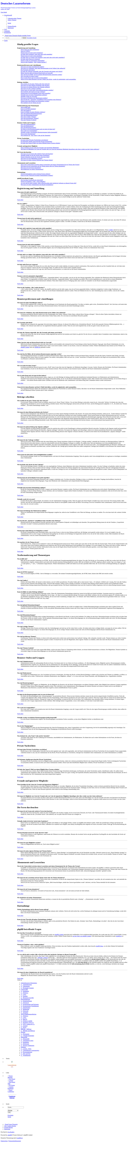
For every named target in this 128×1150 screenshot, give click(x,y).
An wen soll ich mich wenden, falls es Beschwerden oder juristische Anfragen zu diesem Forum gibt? (48, 183)
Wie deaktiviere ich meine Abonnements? (32, 169)
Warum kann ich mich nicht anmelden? (31, 56)
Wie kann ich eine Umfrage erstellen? (31, 88)
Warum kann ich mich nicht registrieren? (32, 52)
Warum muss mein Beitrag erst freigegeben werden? (35, 101)
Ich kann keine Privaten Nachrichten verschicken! (34, 140)
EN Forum (12, 1085)
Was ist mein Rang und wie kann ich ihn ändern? (34, 77)
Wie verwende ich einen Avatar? (29, 76)
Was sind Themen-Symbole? (28, 120)
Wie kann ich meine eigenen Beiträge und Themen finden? (37, 160)
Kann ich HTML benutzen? (28, 109)
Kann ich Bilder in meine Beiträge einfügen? (33, 112)
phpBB (10, 1135)
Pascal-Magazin (10, 1076)
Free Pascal (12, 1079)
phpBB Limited (25, 347)
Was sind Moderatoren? (27, 126)
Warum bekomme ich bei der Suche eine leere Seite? (35, 157)
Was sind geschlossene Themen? (30, 118)
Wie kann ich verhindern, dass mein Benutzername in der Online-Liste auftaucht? (43, 68)
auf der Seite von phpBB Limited (82, 936)
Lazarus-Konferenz (11, 1087)
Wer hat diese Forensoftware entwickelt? (32, 180)
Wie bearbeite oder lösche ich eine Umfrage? (33, 91)
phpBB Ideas (99, 946)
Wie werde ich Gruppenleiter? (29, 130)
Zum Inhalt (4, 12)
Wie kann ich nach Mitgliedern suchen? (31, 158)
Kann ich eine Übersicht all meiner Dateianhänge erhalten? (37, 175)
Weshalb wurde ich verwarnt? (29, 96)
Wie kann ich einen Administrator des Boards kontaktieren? (37, 184)
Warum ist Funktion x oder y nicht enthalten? (33, 181)
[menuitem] (14, 18)
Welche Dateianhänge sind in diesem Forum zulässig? (35, 174)
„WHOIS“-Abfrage (42, 957)
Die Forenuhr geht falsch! (28, 70)
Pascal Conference (11, 1090)
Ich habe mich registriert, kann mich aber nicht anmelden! (36, 54)
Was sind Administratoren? (28, 124)
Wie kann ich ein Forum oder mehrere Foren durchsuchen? (37, 153)
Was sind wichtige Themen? (28, 116)
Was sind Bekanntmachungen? (29, 115)
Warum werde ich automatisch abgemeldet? (33, 60)
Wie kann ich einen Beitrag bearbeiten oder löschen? (35, 85)
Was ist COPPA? (25, 51)
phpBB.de (37, 347)
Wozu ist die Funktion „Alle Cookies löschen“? (34, 62)
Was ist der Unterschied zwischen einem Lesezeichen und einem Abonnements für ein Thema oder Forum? (50, 164)
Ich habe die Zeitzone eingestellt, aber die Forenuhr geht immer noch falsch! (41, 71)
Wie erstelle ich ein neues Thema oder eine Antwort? (35, 84)
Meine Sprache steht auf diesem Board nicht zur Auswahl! (37, 73)
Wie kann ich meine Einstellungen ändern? (32, 66)
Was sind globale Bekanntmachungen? (31, 113)
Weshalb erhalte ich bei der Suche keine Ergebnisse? (35, 155)
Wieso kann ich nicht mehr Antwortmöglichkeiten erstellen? (37, 90)
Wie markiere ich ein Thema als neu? (31, 102)
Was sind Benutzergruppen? (28, 127)
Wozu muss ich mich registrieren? (30, 49)
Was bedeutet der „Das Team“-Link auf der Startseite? (35, 135)
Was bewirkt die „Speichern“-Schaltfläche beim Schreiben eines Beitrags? (41, 99)
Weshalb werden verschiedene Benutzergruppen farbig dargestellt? (39, 132)
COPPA (111, 230)
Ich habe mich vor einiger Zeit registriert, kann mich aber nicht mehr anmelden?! (43, 57)
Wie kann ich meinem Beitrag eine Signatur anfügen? (35, 87)
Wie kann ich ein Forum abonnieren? (31, 167)
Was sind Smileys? (26, 110)
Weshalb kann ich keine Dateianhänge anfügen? (34, 95)
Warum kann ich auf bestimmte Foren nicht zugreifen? (36, 93)
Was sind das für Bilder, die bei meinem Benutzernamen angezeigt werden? (41, 74)
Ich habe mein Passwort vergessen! (30, 59)
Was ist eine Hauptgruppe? (28, 134)
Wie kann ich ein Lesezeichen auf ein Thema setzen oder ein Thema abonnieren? (43, 166)
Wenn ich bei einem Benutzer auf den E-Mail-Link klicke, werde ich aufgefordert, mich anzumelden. (48, 79)
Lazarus (11, 1080)
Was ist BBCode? (25, 107)
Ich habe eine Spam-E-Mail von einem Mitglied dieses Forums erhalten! (40, 143)
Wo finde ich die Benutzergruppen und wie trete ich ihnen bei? (38, 129)
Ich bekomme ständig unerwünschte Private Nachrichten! (36, 141)
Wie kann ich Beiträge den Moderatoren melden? (34, 98)
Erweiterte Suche (10, 1116)
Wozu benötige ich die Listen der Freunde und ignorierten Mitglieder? (40, 147)
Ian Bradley (11, 1132)
